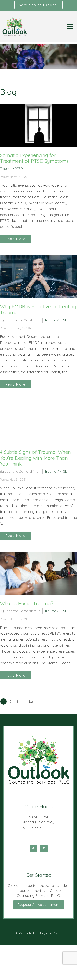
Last (31, 701)
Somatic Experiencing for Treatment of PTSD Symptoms (34, 158)
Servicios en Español (38, 5)
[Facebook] (33, 848)
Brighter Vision (50, 933)
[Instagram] (44, 848)
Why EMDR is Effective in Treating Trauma (38, 309)
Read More (15, 239)
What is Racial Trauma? (26, 603)
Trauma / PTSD (11, 168)
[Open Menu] (70, 27)
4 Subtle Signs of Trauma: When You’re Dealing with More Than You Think (35, 458)
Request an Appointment (38, 905)
